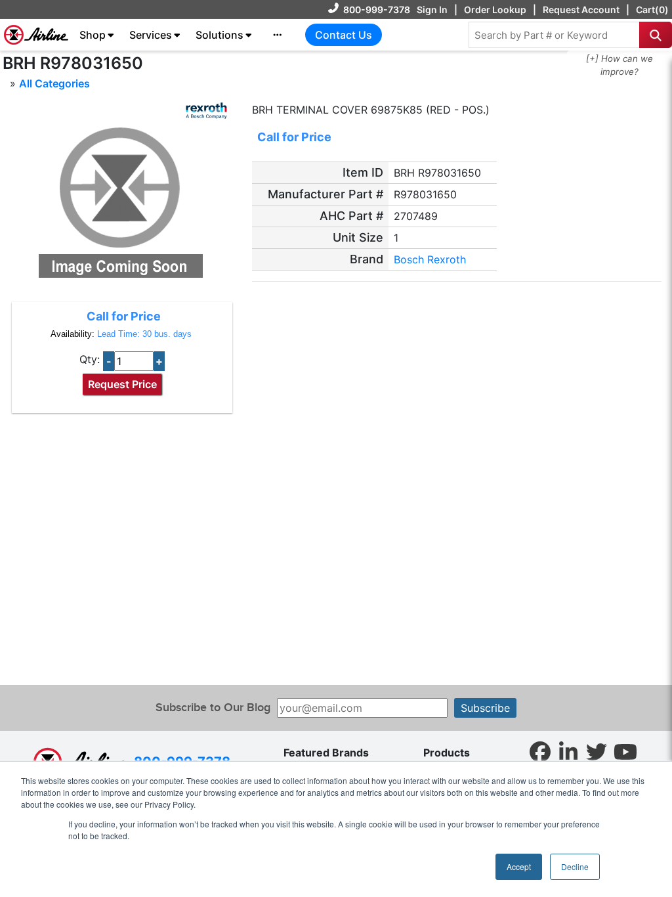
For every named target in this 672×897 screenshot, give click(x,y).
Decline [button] (575, 866)
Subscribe (485, 707)
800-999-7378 (376, 9)
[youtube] (625, 751)
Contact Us (343, 34)
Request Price (122, 384)
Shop (92, 34)
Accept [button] (519, 866)
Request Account (581, 9)
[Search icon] (655, 35)
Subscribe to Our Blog (213, 707)
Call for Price (124, 316)
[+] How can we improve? (619, 65)
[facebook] (540, 751)
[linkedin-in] (568, 751)
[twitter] (596, 751)
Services (150, 34)
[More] (278, 34)
